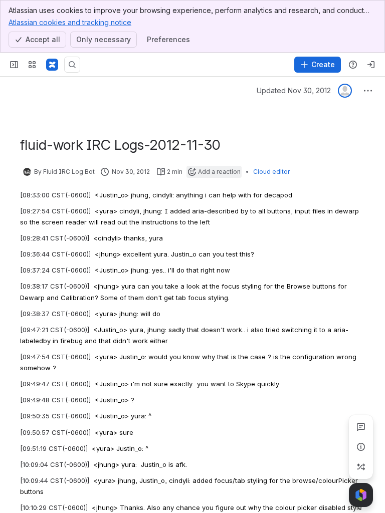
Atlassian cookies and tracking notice (70, 22)
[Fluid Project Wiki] (52, 65)
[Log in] (371, 65)
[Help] (353, 65)
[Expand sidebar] (14, 65)
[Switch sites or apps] (32, 65)
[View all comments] (361, 427)
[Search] (72, 65)
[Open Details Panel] (361, 447)
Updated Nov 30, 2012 (294, 90)
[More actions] (368, 91)
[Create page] (361, 467)
